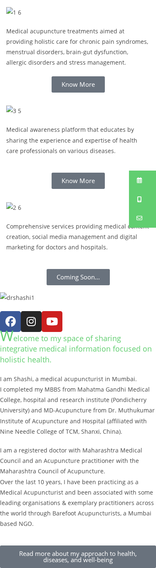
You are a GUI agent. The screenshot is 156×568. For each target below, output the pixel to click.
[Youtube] (52, 321)
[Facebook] (10, 321)
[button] (142, 180)
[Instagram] (31, 321)
